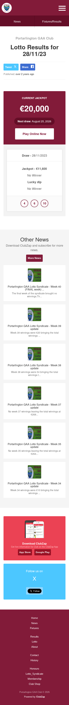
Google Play (43, 552)
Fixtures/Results (51, 21)
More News (34, 258)
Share (25, 67)
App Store (25, 552)
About (34, 646)
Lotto (34, 641)
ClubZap (40, 697)
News (17, 21)
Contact (34, 655)
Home (34, 618)
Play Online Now (34, 134)
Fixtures (34, 628)
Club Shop (34, 684)
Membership (34, 678)
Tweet (8, 67)
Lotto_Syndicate (34, 673)
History (34, 660)
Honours (34, 668)
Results (34, 636)
